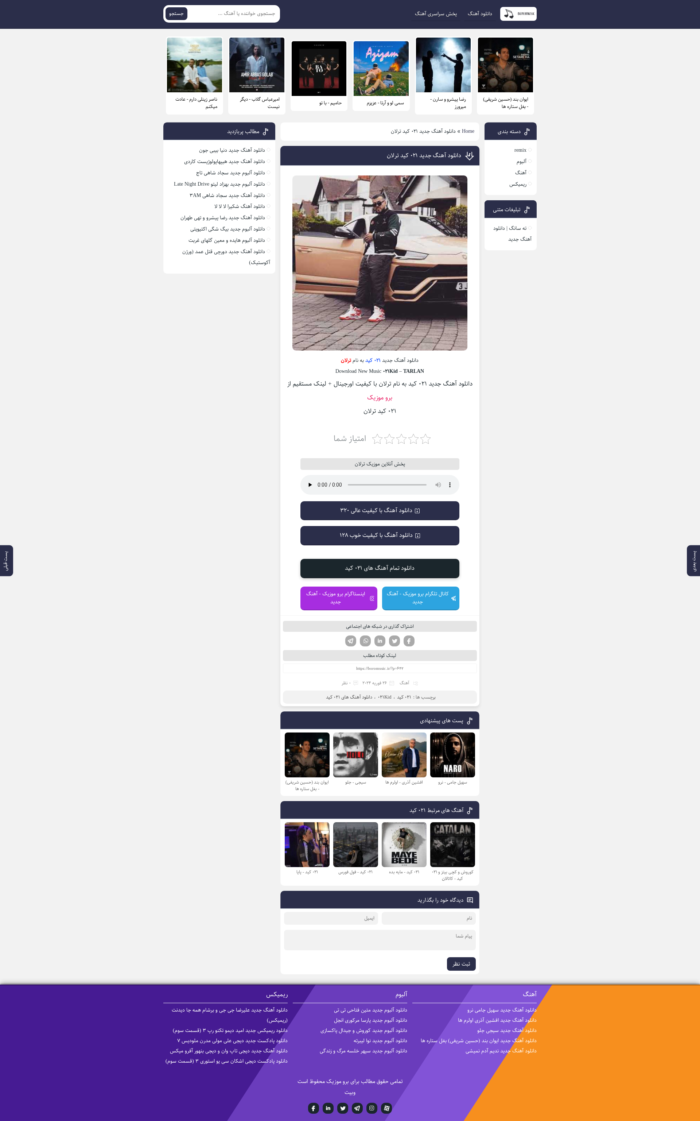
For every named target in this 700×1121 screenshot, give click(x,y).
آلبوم (521, 162)
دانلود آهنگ (480, 14)
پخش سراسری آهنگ (436, 14)
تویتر (394, 640)
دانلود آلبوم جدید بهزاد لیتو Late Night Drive (219, 184)
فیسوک (409, 640)
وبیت (350, 1092)
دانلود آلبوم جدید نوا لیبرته (380, 1041)
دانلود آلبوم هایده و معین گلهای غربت (226, 240)
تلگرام (350, 640)
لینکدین (379, 640)
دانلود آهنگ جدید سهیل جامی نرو (502, 1010)
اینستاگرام (371, 1108)
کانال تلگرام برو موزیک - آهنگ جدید (418, 598)
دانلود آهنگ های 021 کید (349, 697)
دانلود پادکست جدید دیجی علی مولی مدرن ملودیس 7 (232, 1041)
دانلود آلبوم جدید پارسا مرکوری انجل (370, 1020)
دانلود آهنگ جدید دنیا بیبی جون (232, 150)
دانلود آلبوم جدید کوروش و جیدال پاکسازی (363, 1031)
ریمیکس (517, 184)
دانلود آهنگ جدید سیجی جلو (507, 1031)
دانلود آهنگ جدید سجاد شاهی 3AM (227, 196)
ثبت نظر (461, 964)
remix (520, 150)
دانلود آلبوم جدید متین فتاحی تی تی (370, 1010)
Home (468, 131)
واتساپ (365, 640)
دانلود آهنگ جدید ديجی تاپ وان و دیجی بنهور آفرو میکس (229, 1051)
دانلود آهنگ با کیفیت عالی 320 (376, 510)
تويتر (342, 1108)
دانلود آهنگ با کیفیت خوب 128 (376, 535)
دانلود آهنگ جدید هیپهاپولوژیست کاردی (224, 162)
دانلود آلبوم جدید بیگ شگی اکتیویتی (227, 229)
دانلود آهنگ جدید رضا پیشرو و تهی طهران (222, 218)
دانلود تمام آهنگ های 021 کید (380, 568)
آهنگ (404, 683)
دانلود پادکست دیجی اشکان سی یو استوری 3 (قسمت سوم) (227, 1061)
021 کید (373, 360)
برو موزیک (379, 397)
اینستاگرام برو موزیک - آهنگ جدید (335, 598)
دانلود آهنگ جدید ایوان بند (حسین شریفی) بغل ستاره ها (479, 1041)
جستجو (176, 14)
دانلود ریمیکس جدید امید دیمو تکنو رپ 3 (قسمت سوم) (230, 1031)
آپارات (386, 1108)
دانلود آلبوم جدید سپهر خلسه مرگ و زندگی (363, 1051)
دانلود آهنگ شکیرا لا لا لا (239, 206)
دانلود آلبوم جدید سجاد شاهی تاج (230, 173)
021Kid (385, 697)
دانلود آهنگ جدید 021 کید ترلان (424, 155)
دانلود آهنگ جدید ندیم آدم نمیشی (501, 1051)
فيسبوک (313, 1108)
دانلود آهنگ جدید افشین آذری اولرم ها (497, 1020)
